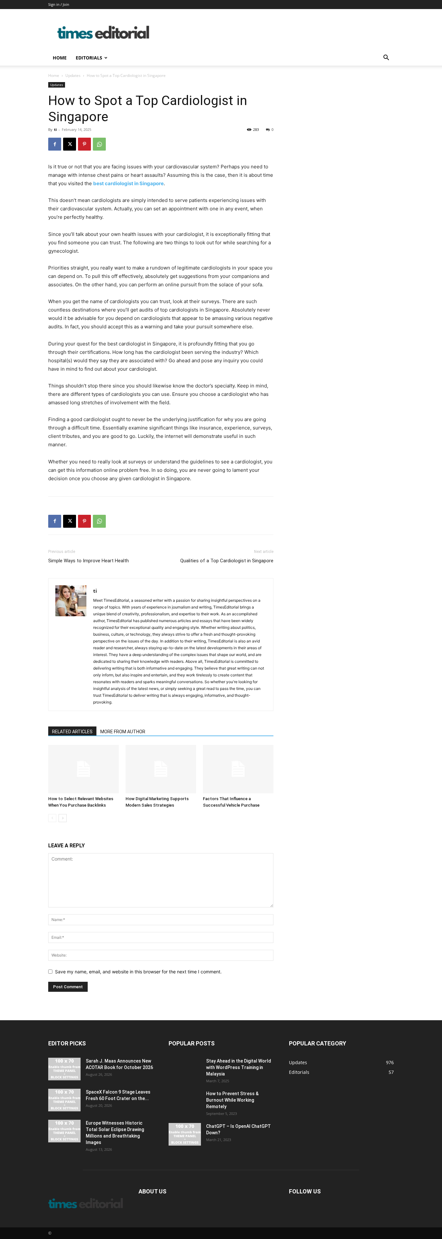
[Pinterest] (84, 144)
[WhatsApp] (99, 144)
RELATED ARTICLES (72, 731)
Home (60, 58)
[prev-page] (52, 818)
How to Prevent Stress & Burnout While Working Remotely (232, 1100)
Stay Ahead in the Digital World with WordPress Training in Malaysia (238, 1067)
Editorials (89, 58)
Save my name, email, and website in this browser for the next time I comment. (138, 971)
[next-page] (63, 818)
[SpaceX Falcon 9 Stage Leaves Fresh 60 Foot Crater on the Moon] (64, 1100)
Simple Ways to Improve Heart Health (88, 561)
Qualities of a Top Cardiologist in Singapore (226, 561)
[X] (69, 144)
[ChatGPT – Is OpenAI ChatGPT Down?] (185, 1134)
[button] (386, 58)
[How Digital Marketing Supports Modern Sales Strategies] (161, 769)
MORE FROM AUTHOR (122, 731)
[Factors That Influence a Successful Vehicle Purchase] (238, 769)
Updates (73, 75)
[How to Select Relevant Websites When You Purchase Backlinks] (83, 769)
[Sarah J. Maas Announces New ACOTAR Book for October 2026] (64, 1069)
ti (55, 129)
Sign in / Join (58, 4)
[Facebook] (54, 144)
